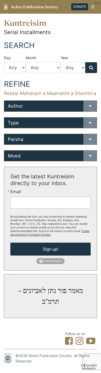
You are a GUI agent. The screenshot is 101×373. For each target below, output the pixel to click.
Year (64, 57)
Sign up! (50, 249)
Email (15, 191)
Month (31, 57)
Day (7, 57)
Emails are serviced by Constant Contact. (49, 232)
